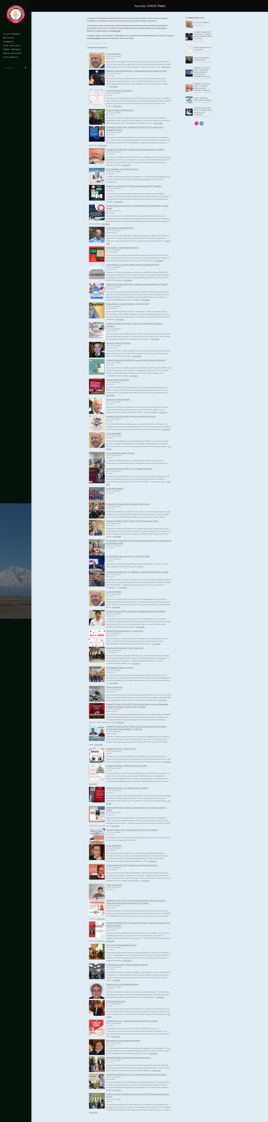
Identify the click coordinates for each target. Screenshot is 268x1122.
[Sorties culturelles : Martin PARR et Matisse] (189, 100)
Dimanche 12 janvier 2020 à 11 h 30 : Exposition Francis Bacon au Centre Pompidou (136, 1074)
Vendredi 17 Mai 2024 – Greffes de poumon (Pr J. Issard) (126, 766)
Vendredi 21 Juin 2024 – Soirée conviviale (121, 749)
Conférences (115, 31)
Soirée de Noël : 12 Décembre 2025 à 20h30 (122, 248)
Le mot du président (113, 846)
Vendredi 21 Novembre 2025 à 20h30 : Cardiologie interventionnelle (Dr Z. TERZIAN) (137, 284)
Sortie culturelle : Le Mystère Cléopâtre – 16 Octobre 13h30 (127, 304)
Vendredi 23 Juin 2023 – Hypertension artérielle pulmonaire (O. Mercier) (132, 1021)
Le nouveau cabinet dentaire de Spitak (120, 453)
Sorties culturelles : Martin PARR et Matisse (122, 169)
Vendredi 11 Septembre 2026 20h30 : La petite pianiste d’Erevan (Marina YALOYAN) (136, 71)
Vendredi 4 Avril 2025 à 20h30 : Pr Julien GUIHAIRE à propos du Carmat (132, 521)
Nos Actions (96, 38)
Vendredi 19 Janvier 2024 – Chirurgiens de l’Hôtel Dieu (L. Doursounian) (132, 830)
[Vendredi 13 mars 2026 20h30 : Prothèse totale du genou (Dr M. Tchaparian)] (189, 112)
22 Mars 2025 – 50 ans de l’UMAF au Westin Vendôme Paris (127, 504)
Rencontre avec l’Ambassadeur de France (121, 945)
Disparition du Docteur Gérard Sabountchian (122, 984)
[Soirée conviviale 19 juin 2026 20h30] (189, 49)
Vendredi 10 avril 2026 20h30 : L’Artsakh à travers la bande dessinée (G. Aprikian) (135, 149)
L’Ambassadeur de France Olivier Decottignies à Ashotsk (126, 965)
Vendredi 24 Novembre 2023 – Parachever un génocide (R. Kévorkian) (131, 865)
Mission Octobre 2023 (114, 885)
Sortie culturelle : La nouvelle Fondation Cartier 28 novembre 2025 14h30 (132, 265)
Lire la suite (166, 67)
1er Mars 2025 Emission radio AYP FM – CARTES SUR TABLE (128, 556)
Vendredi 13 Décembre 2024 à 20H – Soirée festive (124, 631)
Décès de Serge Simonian (115, 1001)
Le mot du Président (113, 54)
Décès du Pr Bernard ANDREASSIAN (119, 110)
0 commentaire (198, 26)
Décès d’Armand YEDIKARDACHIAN (119, 228)
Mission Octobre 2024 (114, 687)
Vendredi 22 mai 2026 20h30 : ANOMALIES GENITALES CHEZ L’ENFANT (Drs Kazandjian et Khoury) (202, 72)
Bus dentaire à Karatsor (114, 488)
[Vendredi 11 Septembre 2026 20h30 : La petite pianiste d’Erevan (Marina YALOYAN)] (189, 36)
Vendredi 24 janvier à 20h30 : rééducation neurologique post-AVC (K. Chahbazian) (135, 611)
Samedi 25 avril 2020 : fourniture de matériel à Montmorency (128, 1058)
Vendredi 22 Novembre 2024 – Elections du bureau (124, 648)
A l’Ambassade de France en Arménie (119, 668)
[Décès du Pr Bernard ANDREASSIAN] (189, 59)
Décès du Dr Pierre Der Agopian (118, 399)
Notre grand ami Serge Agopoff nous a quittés (123, 1041)
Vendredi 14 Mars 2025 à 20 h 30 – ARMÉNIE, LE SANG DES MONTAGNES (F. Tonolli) (137, 572)
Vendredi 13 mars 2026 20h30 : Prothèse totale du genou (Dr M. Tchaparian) (133, 186)
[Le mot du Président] (189, 24)
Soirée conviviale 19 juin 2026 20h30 (119, 91)
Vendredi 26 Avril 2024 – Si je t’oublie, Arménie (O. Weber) (127, 788)
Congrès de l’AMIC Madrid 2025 (117, 380)
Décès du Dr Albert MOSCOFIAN (118, 343)
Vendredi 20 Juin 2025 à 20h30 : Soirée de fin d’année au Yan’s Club (130, 416)
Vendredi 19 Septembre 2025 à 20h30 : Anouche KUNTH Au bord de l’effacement (136, 360)
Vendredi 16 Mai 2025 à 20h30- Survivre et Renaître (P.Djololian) (129, 469)
